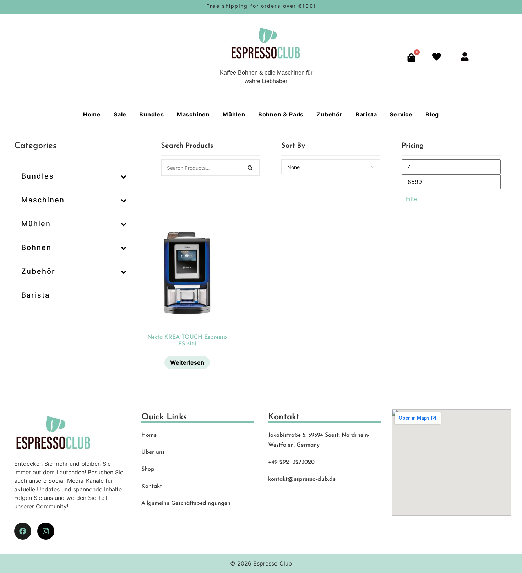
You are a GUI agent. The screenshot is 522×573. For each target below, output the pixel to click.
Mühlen (234, 114)
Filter (412, 198)
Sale (120, 114)
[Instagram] (45, 531)
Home (92, 114)
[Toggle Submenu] (123, 176)
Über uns (153, 452)
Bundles (151, 114)
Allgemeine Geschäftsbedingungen (185, 503)
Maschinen (193, 114)
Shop (147, 469)
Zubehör (329, 114)
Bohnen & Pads (281, 114)
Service (401, 114)
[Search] (250, 167)
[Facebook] (22, 531)
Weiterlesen (187, 362)
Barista (366, 114)
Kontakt (151, 486)
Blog (432, 114)
